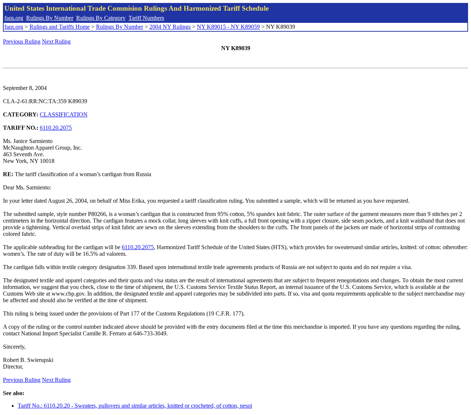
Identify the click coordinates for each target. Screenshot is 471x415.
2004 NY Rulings (170, 27)
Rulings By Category (100, 18)
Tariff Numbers (146, 18)
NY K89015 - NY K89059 (228, 27)
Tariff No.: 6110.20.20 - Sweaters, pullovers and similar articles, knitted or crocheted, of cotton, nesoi (135, 405)
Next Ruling (56, 41)
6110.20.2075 (56, 128)
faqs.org (13, 18)
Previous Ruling (21, 41)
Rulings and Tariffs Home (59, 27)
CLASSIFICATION (64, 114)
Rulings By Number (49, 18)
